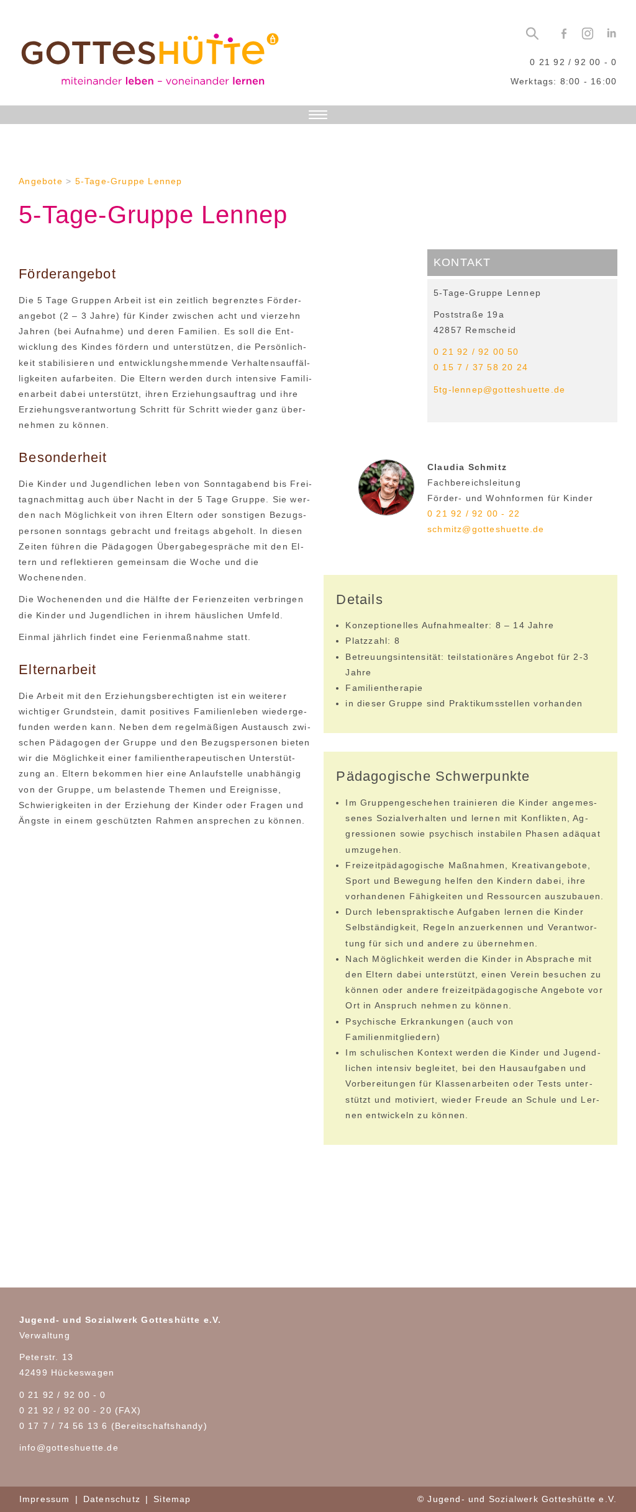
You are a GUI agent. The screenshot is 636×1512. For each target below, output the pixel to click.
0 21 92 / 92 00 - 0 (573, 62)
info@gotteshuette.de (69, 1447)
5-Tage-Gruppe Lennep (129, 181)
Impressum (44, 1499)
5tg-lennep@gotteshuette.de (499, 389)
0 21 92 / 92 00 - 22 (473, 513)
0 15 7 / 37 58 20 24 (481, 367)
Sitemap (172, 1499)
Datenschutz (111, 1499)
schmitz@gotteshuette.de (486, 529)
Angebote (41, 181)
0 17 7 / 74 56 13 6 (63, 1426)
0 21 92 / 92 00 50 (476, 352)
